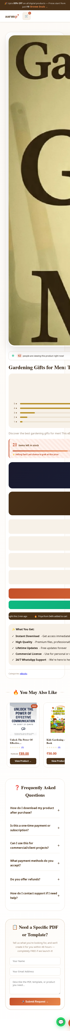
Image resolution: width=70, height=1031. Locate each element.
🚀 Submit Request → (35, 1001)
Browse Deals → (39, 6)
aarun (11, 16)
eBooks (23, 673)
